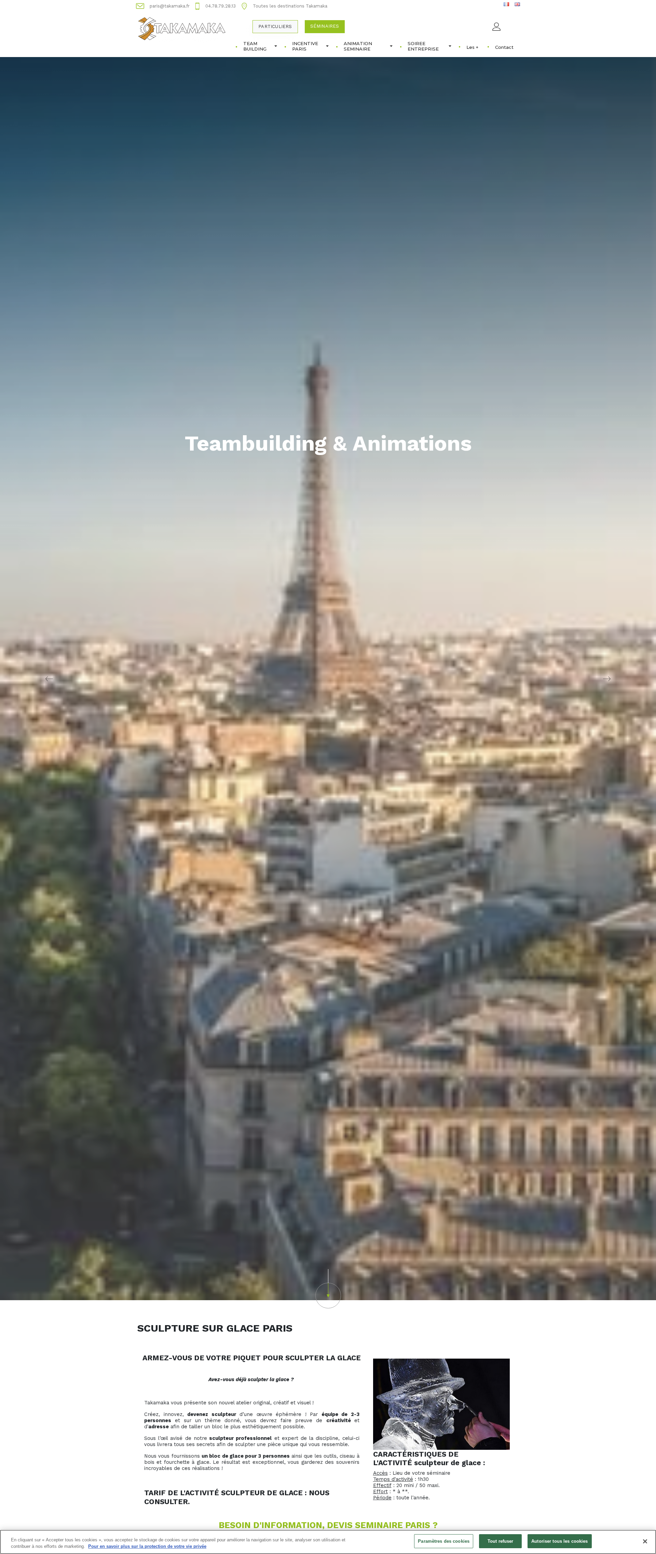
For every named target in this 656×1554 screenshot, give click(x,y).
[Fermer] (645, 1541)
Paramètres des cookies (443, 1541)
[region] (328, 1542)
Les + (472, 47)
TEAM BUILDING (254, 46)
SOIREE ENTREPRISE (423, 46)
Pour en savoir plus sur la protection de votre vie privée (147, 1546)
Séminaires (324, 26)
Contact (504, 47)
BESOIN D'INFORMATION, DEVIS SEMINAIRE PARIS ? (328, 1525)
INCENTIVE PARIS (305, 46)
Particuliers (275, 26)
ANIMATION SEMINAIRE (358, 46)
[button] (328, 1288)
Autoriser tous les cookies (559, 1541)
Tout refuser (501, 1541)
